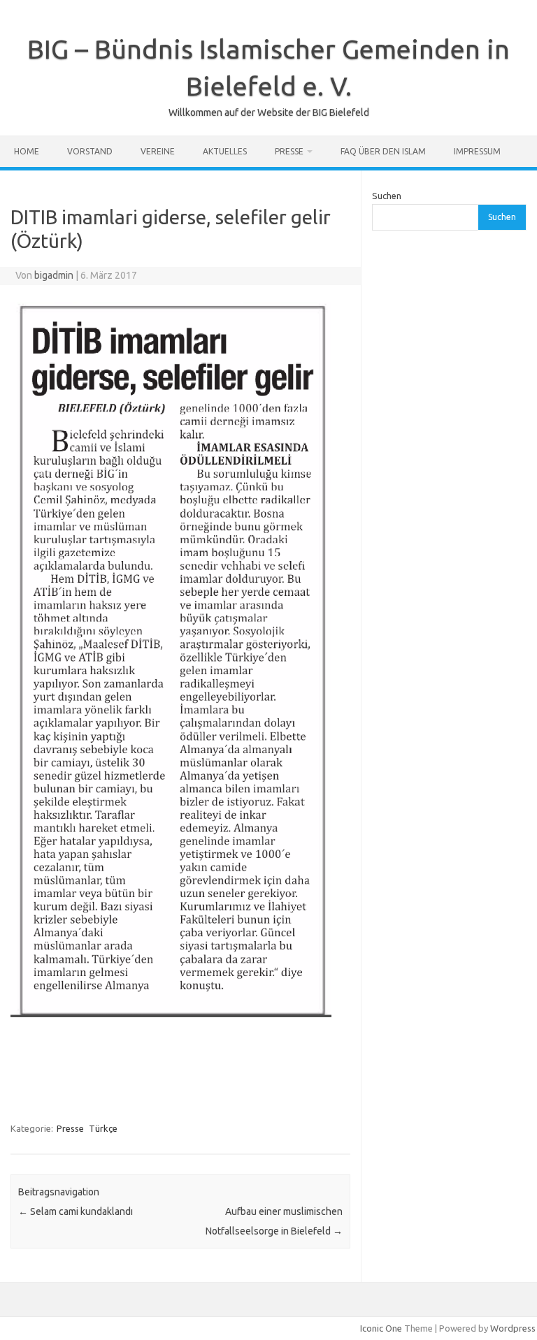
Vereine (158, 151)
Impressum (477, 151)
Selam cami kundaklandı (75, 1211)
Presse (289, 151)
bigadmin (53, 275)
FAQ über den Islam (383, 151)
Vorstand (90, 151)
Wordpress (513, 1328)
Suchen (386, 196)
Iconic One (381, 1328)
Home (26, 151)
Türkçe (103, 1128)
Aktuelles (225, 151)
